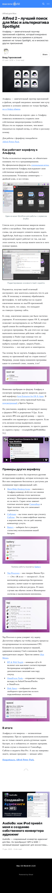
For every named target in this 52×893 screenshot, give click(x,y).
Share (45, 54)
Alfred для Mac (9, 13)
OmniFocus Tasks (15, 678)
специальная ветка (40, 164)
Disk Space (12, 688)
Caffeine (11, 517)
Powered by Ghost (26, 874)
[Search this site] (43, 4)
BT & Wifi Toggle (15, 662)
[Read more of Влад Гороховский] (5, 51)
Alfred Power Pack (10, 141)
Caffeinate (11, 514)
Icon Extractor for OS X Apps (30, 396)
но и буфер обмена (11, 109)
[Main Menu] (48, 4)
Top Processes (13, 573)
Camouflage (35, 504)
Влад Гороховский (11, 57)
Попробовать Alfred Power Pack (18, 759)
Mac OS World (22, 866)
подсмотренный (9, 403)
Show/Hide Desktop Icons (18, 488)
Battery (10, 527)
